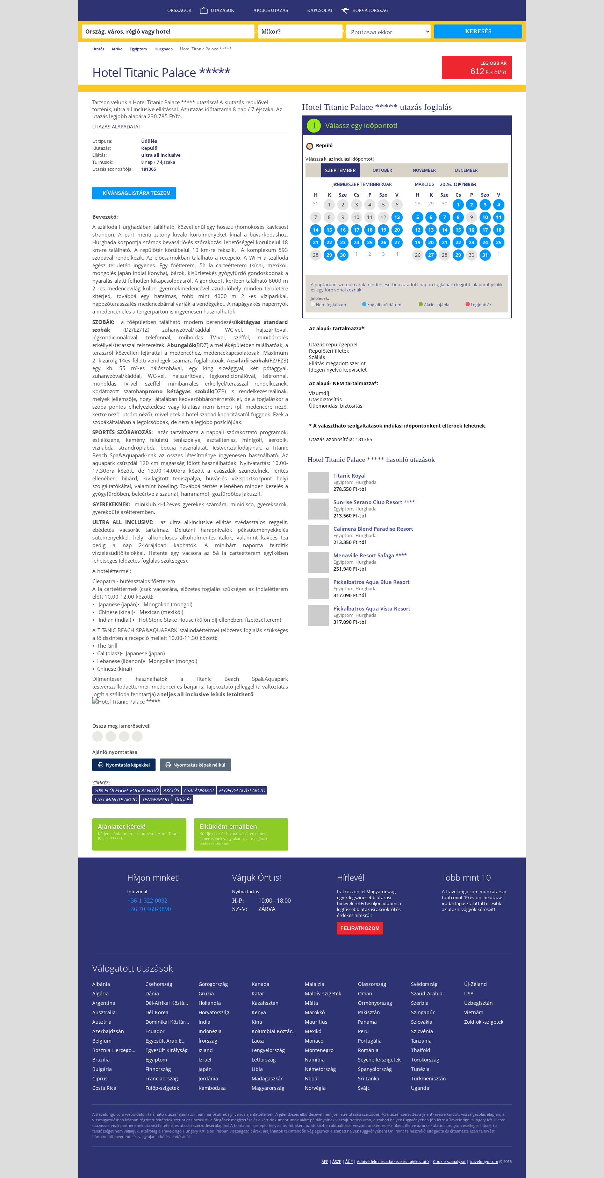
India (204, 1021)
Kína (257, 1021)
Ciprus (100, 1078)
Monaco (314, 1040)
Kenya (259, 1012)
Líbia (257, 1069)
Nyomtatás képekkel (127, 765)
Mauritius (316, 1021)
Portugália (370, 1040)
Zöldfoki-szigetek (483, 1021)
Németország (320, 1069)
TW (137, 736)
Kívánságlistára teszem (137, 193)
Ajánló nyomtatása (114, 752)
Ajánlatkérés (184, 52)
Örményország (375, 1003)
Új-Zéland (475, 984)
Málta (311, 1003)
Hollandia (210, 1003)
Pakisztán (369, 1012)
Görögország (213, 984)
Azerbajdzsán (108, 1031)
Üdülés (182, 799)
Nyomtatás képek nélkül (198, 765)
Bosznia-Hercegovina (116, 1050)
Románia (368, 1050)
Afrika (117, 48)
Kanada (260, 984)
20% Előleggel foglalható (126, 790)
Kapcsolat (320, 10)
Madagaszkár (267, 1078)
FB (97, 736)
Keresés (478, 31)
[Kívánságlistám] (482, 10)
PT (124, 736)
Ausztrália (104, 1012)
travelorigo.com (484, 1161)
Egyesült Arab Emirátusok (169, 1040)
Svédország (424, 984)
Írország (208, 1040)
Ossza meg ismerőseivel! (121, 725)
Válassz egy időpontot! (361, 125)
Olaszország (372, 984)
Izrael (205, 1059)
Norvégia (315, 1088)
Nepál (312, 1078)
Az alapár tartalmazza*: (337, 328)
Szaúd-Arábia (427, 993)
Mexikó (313, 1031)
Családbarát (199, 790)
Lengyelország (268, 1050)
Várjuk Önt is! (256, 877)
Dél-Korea (156, 1012)
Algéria (100, 993)
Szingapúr (423, 1012)
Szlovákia (421, 1021)
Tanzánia (421, 1040)
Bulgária (102, 1069)
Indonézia (210, 1031)
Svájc (364, 1088)
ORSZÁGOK (179, 10)
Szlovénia (422, 1031)
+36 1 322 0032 (147, 900)
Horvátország (370, 10)
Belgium (102, 1040)
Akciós (171, 790)
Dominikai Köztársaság (169, 1021)
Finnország (158, 1069)
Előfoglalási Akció (242, 790)
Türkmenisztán (428, 1078)
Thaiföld (420, 1050)
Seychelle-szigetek (379, 1059)
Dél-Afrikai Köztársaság (169, 1003)
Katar (258, 993)
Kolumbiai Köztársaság (275, 1031)
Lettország (264, 1059)
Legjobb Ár (493, 63)
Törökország (425, 1059)
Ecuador (155, 1031)
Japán (205, 1069)
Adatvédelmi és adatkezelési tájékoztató (393, 1161)
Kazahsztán (265, 1003)
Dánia (152, 993)
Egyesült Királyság (166, 1050)
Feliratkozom (360, 928)
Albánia (101, 984)
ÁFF (325, 1161)
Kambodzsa (212, 1088)
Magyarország (268, 1088)
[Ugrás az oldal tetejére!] (589, 1161)
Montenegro (319, 1050)
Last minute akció (115, 799)
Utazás (98, 48)
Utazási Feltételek (191, 31)
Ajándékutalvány (359, 31)
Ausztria (102, 1021)
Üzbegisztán (478, 1003)
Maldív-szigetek (323, 993)
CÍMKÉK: (101, 782)
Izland (206, 1050)
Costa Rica (104, 1088)
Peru (363, 1031)
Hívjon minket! (153, 877)
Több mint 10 (466, 877)
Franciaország (161, 1078)
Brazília (101, 1059)
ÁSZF (336, 1161)
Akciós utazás (270, 10)
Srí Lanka (368, 1078)
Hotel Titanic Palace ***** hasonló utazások (371, 459)
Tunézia (420, 1069)
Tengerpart (156, 799)
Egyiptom (138, 48)
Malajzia (314, 984)
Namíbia (315, 1059)
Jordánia (208, 1078)
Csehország (158, 984)
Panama (367, 1021)
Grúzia (206, 993)
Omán (365, 993)
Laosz (258, 1040)
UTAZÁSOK (222, 10)
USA (469, 993)
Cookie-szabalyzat (449, 1161)
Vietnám (473, 1012)
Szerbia (420, 1003)
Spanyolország (375, 1069)
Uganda (420, 1088)
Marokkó (315, 1012)
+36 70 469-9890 (149, 908)
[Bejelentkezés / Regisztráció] (517, 10)
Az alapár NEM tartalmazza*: (343, 383)
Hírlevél (350, 877)
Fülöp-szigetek (162, 1088)
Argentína (103, 1003)
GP (111, 736)
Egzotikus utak (253, 31)
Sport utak (304, 31)
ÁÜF (349, 1161)
